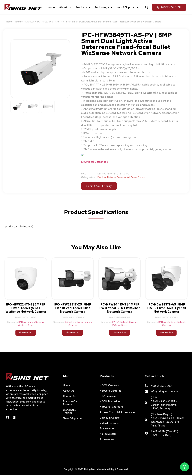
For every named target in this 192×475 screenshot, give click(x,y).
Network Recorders (111, 407)
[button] (184, 466)
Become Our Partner (70, 403)
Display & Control (110, 417)
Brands (19, 21)
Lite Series (78, 322)
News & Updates (72, 418)
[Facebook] (7, 417)
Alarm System (108, 433)
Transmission (107, 428)
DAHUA (29, 21)
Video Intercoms (109, 423)
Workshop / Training (69, 411)
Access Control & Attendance (117, 412)
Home (51, 7)
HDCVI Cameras (109, 385)
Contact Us (69, 396)
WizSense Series (136, 177)
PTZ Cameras (108, 396)
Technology (102, 7)
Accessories (107, 439)
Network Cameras (116, 177)
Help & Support (126, 7)
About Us (65, 7)
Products (81, 7)
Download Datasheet (94, 161)
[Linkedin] (14, 417)
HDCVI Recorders (110, 401)
